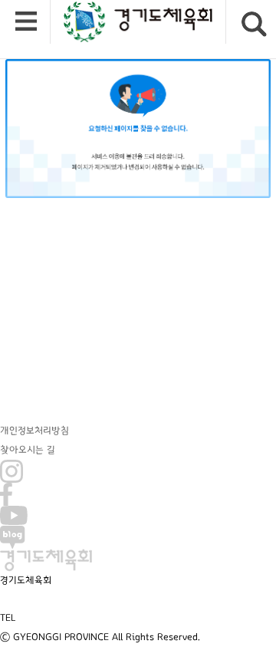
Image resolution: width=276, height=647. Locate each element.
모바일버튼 (26, 22)
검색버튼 (254, 24)
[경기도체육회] (138, 22)
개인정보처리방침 (34, 431)
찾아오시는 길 (27, 450)
